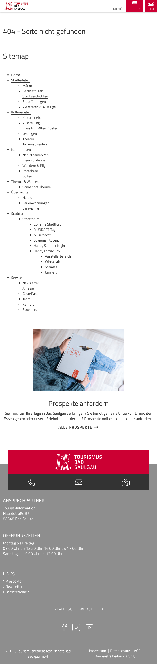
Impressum (97, 651)
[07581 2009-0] (31, 483)
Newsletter (14, 586)
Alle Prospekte (75, 427)
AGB (137, 651)
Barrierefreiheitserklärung (115, 656)
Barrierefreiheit (17, 592)
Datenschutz (120, 651)
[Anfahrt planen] (126, 483)
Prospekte (13, 581)
